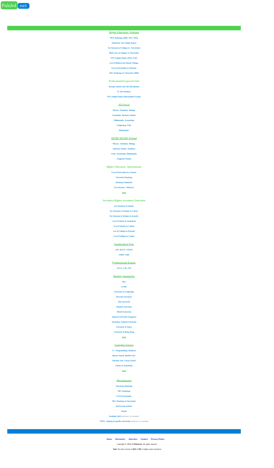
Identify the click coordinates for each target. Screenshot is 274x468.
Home (110, 439)
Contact (144, 439)
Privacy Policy (157, 439)
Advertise (133, 439)
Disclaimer (120, 439)
